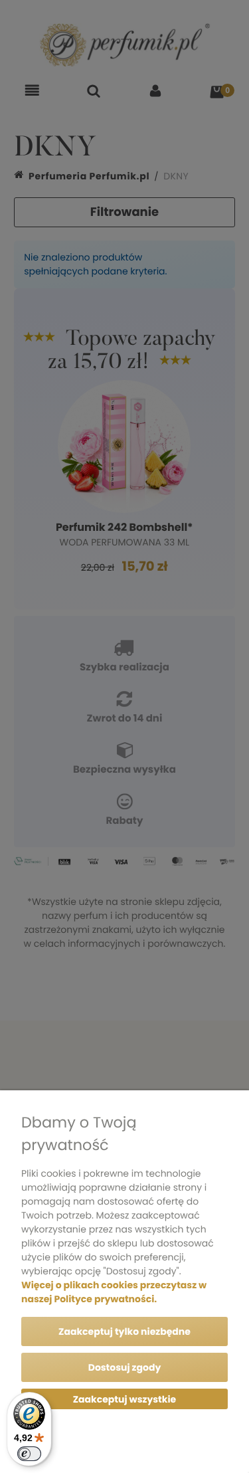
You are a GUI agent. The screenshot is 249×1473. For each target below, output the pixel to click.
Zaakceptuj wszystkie (124, 1399)
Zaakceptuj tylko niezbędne (124, 1331)
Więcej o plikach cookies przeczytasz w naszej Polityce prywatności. (114, 1292)
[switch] (29, 1453)
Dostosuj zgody (124, 1367)
